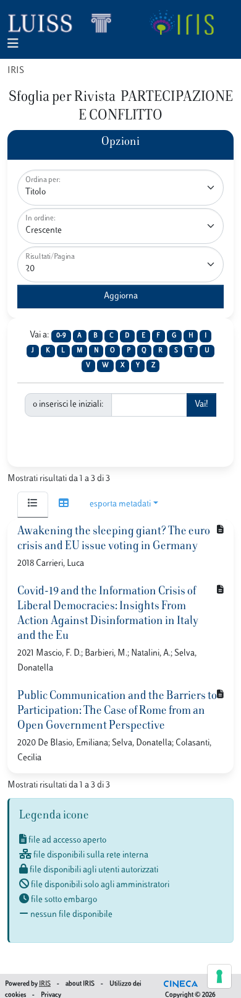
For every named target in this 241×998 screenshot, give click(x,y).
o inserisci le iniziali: (68, 404)
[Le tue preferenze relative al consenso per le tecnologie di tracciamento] (219, 976)
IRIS (15, 71)
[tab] (32, 505)
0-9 (61, 335)
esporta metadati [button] (120, 504)
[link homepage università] (181, 22)
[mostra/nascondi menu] (13, 44)
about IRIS (80, 984)
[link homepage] (64, 22)
